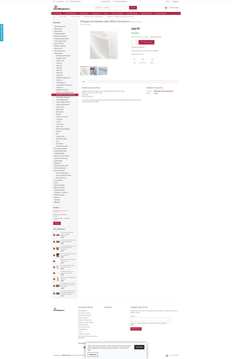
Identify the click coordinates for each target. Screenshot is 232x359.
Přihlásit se (136, 329)
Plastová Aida (58, 160)
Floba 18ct (59, 73)
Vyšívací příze (58, 48)
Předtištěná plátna (59, 33)
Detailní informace (136, 54)
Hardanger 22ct (61, 82)
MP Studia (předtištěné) (63, 129)
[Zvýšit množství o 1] (138, 41)
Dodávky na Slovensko (85, 320)
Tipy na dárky (58, 29)
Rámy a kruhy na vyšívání (61, 156)
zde (89, 350)
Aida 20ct (59, 70)
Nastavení (92, 354)
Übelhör (58, 131)
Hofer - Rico (59, 126)
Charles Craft (60, 107)
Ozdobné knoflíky (59, 153)
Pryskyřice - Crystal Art (61, 192)
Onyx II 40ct (60, 124)
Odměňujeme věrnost (84, 315)
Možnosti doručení (155, 37)
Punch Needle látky (62, 99)
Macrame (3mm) (61, 178)
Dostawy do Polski (83, 334)
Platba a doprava (83, 317)
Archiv (57, 223)
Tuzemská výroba (61, 138)
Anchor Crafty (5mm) (62, 173)
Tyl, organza (59, 143)
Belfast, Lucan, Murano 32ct (64, 92)
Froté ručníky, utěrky (60, 41)
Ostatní (58, 121)
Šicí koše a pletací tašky (61, 165)
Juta (57, 141)
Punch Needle (58, 180)
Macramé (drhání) (59, 170)
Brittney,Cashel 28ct (62, 90)
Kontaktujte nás (83, 329)
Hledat (133, 7)
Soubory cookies (83, 324)
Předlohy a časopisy (60, 46)
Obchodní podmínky (120, 1)
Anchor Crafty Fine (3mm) (63, 175)
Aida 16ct (59, 65)
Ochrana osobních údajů (85, 322)
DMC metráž (59, 112)
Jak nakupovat (106, 1)
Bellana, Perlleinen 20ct (63, 77)
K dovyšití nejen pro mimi (61, 38)
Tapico (56, 182)
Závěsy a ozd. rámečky (61, 158)
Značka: (85, 24)
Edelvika (58, 114)
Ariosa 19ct (59, 75)
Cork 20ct (59, 80)
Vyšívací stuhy (60, 136)
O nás (80, 331)
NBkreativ (57, 202)
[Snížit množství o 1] (138, 43)
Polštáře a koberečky (60, 36)
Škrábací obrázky (59, 190)
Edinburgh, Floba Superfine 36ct (66, 95)
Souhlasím (139, 347)
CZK (167, 1)
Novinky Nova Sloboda (60, 214)
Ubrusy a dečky (59, 43)
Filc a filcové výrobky (60, 148)
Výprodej (57, 200)
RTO (57, 134)
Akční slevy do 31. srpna (60, 211)
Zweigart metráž (61, 58)
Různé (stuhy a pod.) (62, 146)
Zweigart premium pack (63, 55)
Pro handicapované (84, 327)
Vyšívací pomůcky (59, 51)
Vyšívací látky (58, 53)
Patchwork (57, 163)
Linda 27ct (59, 87)
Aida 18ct (59, 68)
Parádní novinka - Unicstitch (61, 218)
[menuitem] (57, 13)
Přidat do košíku (148, 42)
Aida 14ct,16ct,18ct (62, 116)
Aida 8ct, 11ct (60, 60)
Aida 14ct (59, 63)
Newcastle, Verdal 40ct (63, 97)
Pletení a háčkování (60, 168)
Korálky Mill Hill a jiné (60, 151)
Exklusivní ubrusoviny (62, 104)
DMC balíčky (60, 109)
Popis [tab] (83, 81)
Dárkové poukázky (59, 26)
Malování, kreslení (59, 187)
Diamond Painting (59, 185)
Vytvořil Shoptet (174, 355)
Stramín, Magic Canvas (63, 102)
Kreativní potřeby (59, 195)
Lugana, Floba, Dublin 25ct (64, 85)
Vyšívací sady (58, 31)
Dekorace (57, 197)
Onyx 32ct (59, 119)
